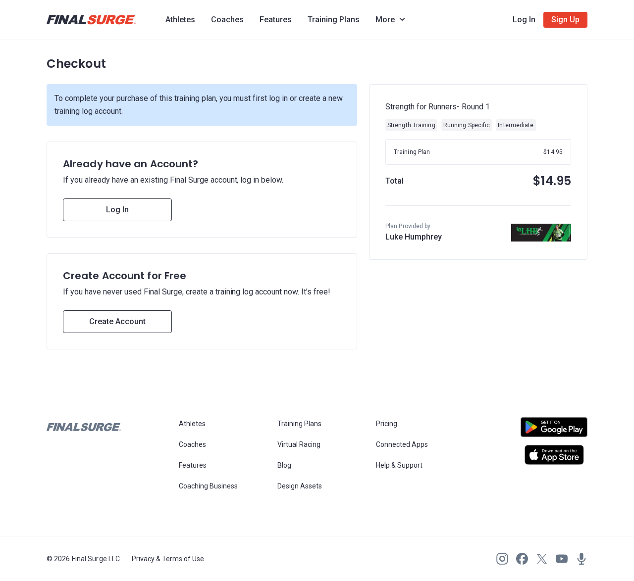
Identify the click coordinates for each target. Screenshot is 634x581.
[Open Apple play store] (554, 455)
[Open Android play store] (554, 431)
